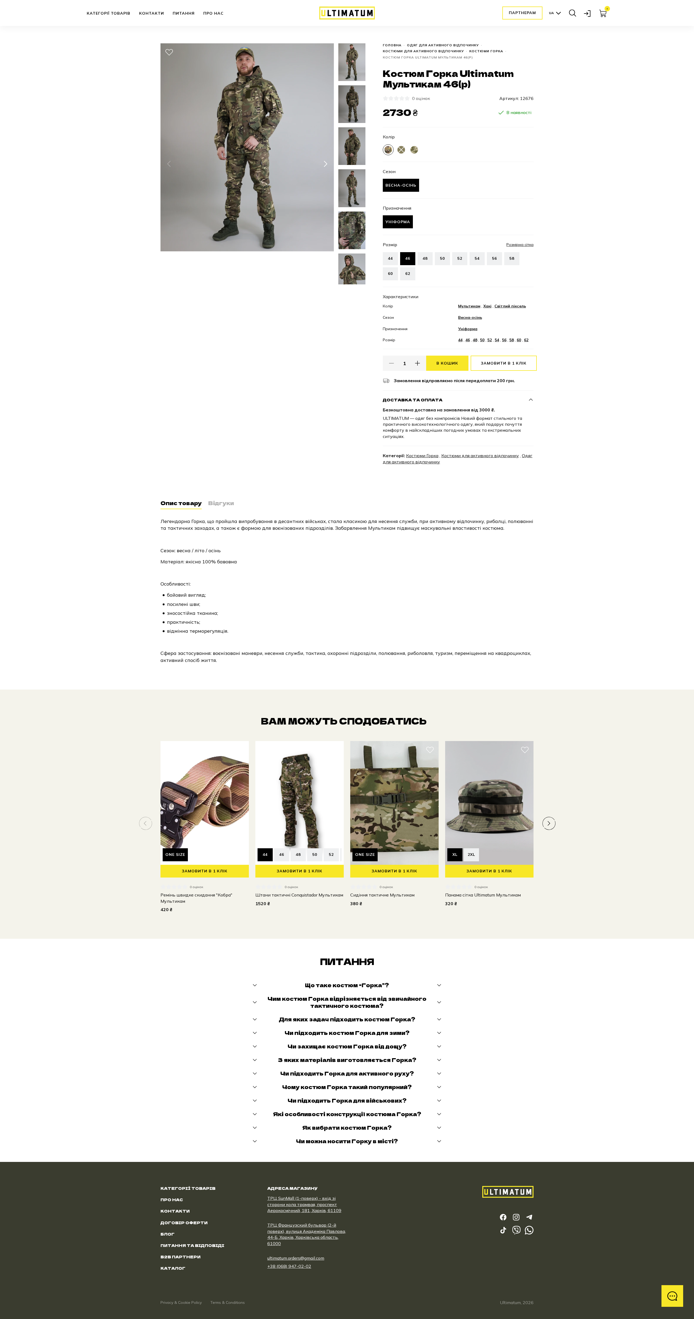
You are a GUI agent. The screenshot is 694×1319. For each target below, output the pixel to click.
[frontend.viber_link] (516, 1230)
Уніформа (467, 328)
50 (442, 258)
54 (477, 258)
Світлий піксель (510, 306)
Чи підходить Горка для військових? (347, 1100)
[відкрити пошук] (572, 13)
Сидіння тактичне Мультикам (382, 895)
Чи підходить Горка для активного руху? (347, 1073)
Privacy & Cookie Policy (181, 1302)
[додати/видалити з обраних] (169, 52)
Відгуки (221, 503)
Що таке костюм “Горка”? (347, 985)
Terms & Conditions (227, 1302)
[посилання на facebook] (503, 1217)
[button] (169, 164)
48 (425, 258)
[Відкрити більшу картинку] (169, 273)
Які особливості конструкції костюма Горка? (347, 1113)
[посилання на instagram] (516, 1217)
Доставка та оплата (412, 399)
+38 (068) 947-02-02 (289, 1266)
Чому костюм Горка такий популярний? (347, 1086)
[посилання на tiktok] (503, 1230)
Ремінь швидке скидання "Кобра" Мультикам (196, 898)
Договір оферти (184, 1222)
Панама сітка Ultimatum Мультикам (483, 895)
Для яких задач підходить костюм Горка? (347, 1019)
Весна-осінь (470, 317)
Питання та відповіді (192, 1245)
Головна (392, 45)
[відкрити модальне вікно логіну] (587, 13)
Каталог (172, 1268)
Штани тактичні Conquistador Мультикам (299, 895)
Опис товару (181, 503)
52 (459, 258)
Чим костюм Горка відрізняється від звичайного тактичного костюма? (347, 1002)
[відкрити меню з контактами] (672, 1296)
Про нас (213, 13)
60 (390, 273)
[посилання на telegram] (529, 1217)
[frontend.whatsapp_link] (529, 1230)
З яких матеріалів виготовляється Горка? (347, 1059)
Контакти (151, 13)
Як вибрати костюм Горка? (347, 1127)
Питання (184, 13)
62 (407, 273)
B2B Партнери (180, 1256)
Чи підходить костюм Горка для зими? (347, 1032)
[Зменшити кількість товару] (391, 363)
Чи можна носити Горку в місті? (347, 1141)
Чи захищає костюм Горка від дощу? (347, 1046)
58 (511, 258)
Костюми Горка (486, 51)
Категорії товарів (108, 13)
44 (390, 258)
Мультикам (469, 306)
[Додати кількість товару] (417, 363)
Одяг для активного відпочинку (443, 45)
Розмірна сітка (520, 244)
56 (494, 258)
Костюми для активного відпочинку (423, 51)
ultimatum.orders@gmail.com (295, 1258)
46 (467, 339)
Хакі (487, 306)
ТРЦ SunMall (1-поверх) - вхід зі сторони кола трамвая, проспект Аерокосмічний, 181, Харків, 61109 (304, 1204)
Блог (167, 1234)
